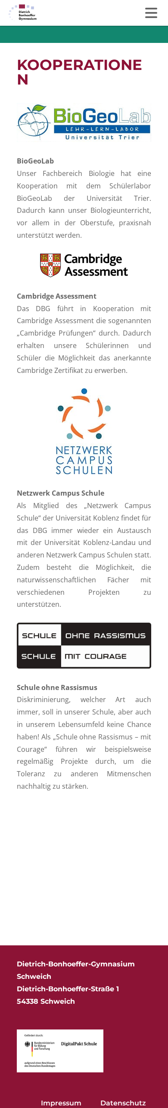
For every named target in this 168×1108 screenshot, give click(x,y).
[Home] (23, 12)
